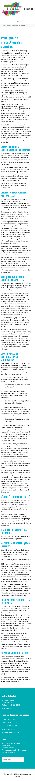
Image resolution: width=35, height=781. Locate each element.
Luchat (28, 8)
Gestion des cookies (8, 752)
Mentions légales (8, 748)
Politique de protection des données (14, 750)
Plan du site (6, 746)
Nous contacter (7, 708)
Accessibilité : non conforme (11, 744)
